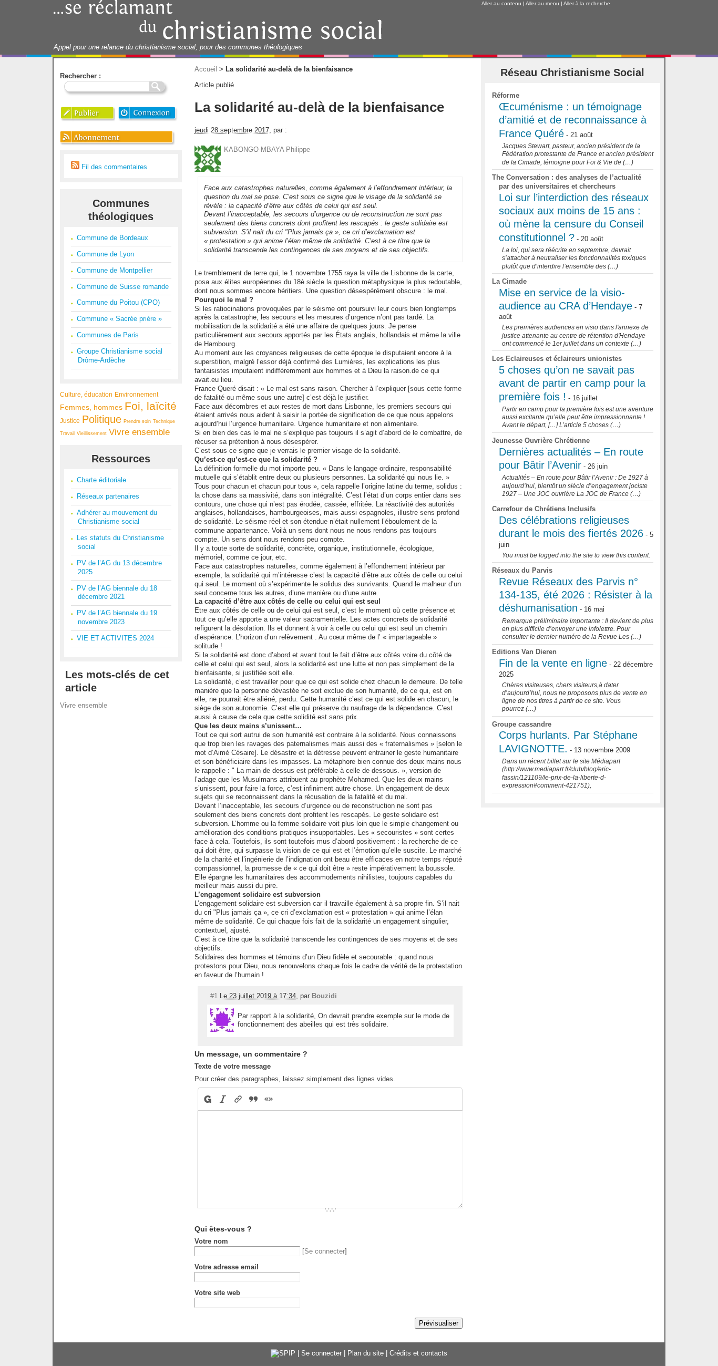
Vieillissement (92, 433)
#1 (214, 996)
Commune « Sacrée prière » (119, 319)
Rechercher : (80, 76)
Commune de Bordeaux (112, 238)
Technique (164, 421)
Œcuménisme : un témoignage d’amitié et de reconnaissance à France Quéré (573, 120)
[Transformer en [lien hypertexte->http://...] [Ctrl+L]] (238, 1099)
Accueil (205, 69)
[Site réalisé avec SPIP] (283, 1353)
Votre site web (217, 1293)
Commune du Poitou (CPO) (118, 302)
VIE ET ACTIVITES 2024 (115, 638)
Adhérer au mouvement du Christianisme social (117, 517)
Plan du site (365, 1353)
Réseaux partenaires (108, 496)
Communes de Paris (108, 335)
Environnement (136, 394)
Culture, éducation (86, 394)
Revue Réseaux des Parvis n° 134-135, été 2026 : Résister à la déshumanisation (575, 595)
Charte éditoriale (101, 480)
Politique (101, 419)
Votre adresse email (226, 1267)
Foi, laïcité (151, 406)
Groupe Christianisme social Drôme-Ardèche (119, 355)
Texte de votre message (232, 1066)
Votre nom (211, 1241)
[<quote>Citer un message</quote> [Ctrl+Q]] (253, 1099)
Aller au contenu (501, 3)
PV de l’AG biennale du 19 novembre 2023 (117, 617)
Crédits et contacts (418, 1353)
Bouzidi (324, 996)
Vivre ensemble (139, 432)
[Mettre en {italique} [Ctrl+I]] (223, 1099)
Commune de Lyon (105, 254)
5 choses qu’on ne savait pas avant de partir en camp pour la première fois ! (572, 383)
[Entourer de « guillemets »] (268, 1099)
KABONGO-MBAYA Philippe (267, 149)
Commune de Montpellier (114, 270)
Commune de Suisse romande (123, 287)
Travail (67, 433)
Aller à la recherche (586, 3)
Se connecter (324, 1251)
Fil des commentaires (113, 167)
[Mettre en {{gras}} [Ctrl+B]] (207, 1099)
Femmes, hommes (91, 407)
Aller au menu (542, 3)
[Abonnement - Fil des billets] (118, 145)
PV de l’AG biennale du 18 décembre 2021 (117, 592)
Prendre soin (137, 421)
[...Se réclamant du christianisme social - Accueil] (218, 38)
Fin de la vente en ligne (553, 663)
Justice (70, 420)
